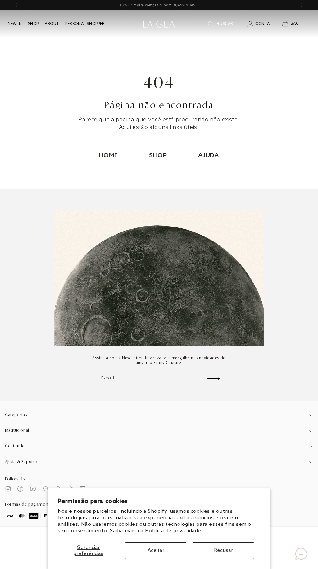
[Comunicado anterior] (16, 5)
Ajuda (208, 155)
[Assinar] (213, 378)
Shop (158, 155)
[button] (294, 24)
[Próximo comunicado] (302, 5)
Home (108, 155)
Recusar (223, 550)
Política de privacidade (173, 531)
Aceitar (156, 550)
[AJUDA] (301, 554)
